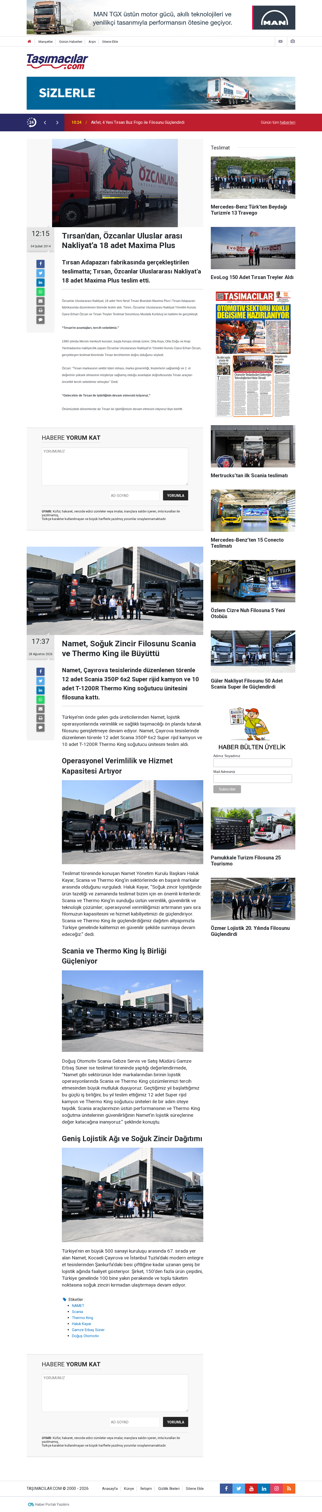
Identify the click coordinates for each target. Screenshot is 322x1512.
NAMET (78, 1305)
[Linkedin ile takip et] (264, 1489)
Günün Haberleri (70, 42)
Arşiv (92, 42)
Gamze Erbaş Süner (88, 1330)
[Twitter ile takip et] (238, 1489)
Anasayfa (110, 1489)
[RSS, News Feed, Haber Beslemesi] (289, 1489)
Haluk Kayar (81, 1324)
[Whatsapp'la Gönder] (40, 292)
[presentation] (44, 123)
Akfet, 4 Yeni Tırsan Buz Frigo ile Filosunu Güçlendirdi (137, 122)
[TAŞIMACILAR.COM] (57, 61)
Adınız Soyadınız (226, 756)
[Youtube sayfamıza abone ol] (251, 1489)
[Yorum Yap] (40, 320)
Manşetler (45, 42)
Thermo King (82, 1318)
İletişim (146, 1489)
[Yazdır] (40, 310)
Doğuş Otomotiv (85, 1336)
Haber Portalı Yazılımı (52, 1504)
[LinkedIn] (40, 282)
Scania (77, 1311)
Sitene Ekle (110, 42)
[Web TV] (280, 41)
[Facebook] (40, 264)
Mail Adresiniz (224, 772)
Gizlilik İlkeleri (169, 1489)
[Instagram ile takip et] (276, 1489)
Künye (129, 1489)
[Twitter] (40, 273)
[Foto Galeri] (292, 41)
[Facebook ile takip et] (226, 1489)
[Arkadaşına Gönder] (40, 301)
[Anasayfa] (29, 42)
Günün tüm (278, 122)
